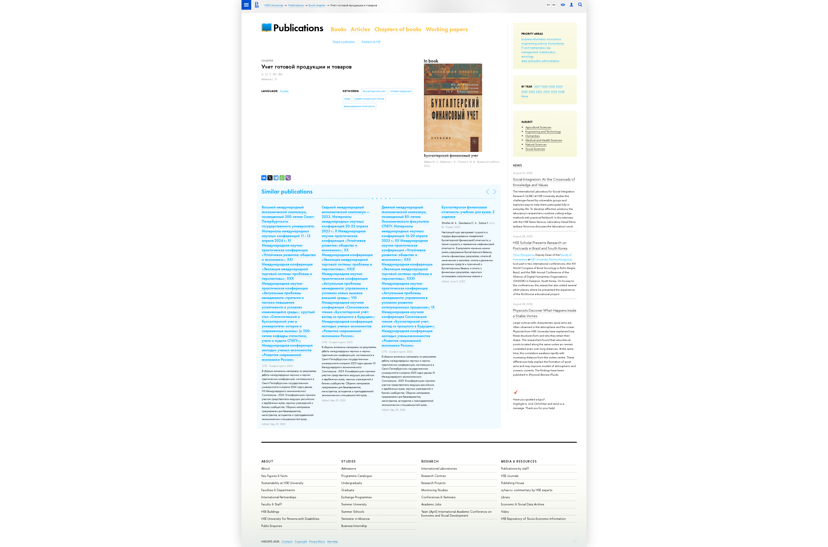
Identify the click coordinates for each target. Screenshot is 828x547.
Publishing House (512, 483)
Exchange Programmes (356, 497)
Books (338, 29)
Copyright (301, 541)
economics (554, 39)
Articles (360, 29)
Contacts (286, 541)
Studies (348, 461)
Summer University (354, 504)
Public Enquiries (271, 526)
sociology (527, 56)
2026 (545, 86)
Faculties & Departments (278, 490)
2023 (524, 92)
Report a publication (344, 42)
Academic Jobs (431, 504)
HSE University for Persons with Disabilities (290, 519)
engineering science (534, 43)
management (529, 52)
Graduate (347, 490)
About (267, 461)
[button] (368, 198)
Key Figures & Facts (274, 476)
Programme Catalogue (356, 476)
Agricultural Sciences (538, 127)
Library (505, 497)
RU (548, 4)
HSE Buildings (270, 511)
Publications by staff (515, 468)
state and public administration (540, 61)
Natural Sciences (535, 144)
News (517, 165)
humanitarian (556, 43)
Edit (575, 540)
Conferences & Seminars (438, 497)
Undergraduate (351, 483)
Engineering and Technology (543, 131)
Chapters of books (397, 29)
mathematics (547, 52)
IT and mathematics (533, 48)
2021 (539, 92)
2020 (546, 92)
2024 (559, 86)
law (549, 48)
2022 (532, 92)
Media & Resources (519, 461)
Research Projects (433, 483)
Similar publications (286, 191)
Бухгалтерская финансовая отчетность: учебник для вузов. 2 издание (468, 212)
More (524, 96)
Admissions (348, 468)
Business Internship (354, 526)
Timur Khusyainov (523, 255)
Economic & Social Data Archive (522, 504)
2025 (552, 86)
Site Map (332, 541)
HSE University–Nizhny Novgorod (550, 259)
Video (505, 511)
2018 (561, 92)
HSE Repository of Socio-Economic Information (533, 519)
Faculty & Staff (271, 504)
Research (430, 461)
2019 (554, 92)
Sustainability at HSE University (282, 483)
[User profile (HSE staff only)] (571, 5)
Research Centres (433, 476)
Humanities (532, 136)
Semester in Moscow (355, 519)
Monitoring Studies (434, 490)
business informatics (533, 39)
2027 (537, 86)
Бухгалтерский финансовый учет (451, 155)
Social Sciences (535, 149)
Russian (284, 91)
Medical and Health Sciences (543, 140)
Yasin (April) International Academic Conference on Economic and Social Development (456, 513)
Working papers (447, 29)
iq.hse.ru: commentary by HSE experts (526, 490)
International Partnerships (278, 497)
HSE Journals (509, 476)
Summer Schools (352, 511)
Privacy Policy (317, 541)
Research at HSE (371, 42)
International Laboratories (439, 468)
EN (553, 4)
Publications (298, 27)
